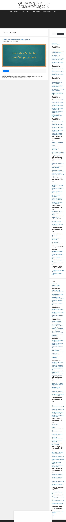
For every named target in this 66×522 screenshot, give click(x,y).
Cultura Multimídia (25, 76)
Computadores (18, 76)
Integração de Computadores (11, 77)
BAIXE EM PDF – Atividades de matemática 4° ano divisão (57, 213)
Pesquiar (53, 31)
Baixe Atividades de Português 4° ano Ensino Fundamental (57, 115)
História (8, 75)
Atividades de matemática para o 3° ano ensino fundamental (57, 195)
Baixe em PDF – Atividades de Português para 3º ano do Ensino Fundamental (58, 89)
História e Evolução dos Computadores (16, 40)
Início (11, 11)
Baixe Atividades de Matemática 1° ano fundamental (56, 148)
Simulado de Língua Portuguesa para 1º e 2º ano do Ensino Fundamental (57, 51)
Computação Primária (12, 76)
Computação (5, 76)
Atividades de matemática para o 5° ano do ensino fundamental (57, 238)
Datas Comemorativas (47, 11)
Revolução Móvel (27, 77)
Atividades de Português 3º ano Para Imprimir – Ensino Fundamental (57, 93)
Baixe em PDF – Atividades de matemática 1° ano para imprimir (57, 144)
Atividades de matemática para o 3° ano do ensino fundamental (57, 199)
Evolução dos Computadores (33, 76)
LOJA (55, 11)
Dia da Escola (54, 43)
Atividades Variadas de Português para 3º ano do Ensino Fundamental (57, 82)
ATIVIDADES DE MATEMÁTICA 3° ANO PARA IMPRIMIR (57, 185)
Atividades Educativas (25, 11)
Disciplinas (16, 11)
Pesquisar (61, 33)
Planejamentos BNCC (36, 11)
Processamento (20, 77)
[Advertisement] (33, 20)
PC (16, 77)
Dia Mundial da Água (56, 44)
